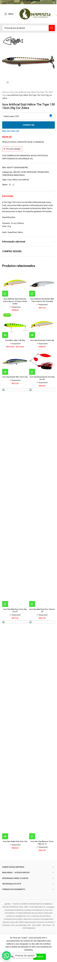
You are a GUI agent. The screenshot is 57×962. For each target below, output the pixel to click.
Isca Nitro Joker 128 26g (15, 340)
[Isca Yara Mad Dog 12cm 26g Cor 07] (15, 497)
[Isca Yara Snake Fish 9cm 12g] (15, 729)
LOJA (10, 92)
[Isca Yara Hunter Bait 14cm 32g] (15, 362)
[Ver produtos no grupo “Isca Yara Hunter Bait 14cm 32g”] (5, 372)
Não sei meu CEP (10, 130)
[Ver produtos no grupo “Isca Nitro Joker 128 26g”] (5, 335)
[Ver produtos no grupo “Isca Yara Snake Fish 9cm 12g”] (5, 836)
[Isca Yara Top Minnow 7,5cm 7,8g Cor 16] (42, 729)
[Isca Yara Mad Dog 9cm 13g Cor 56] (42, 497)
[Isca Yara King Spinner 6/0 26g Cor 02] (42, 362)
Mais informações (20, 956)
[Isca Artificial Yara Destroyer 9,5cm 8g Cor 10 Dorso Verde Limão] (15, 284)
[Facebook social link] (10, 185)
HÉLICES (16, 172)
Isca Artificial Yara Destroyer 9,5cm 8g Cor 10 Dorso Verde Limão (15, 301)
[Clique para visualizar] (7, 82)
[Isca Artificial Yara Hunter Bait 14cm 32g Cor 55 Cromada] (42, 284)
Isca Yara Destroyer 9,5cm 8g (42, 340)
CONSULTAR (28, 125)
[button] (5, 294)
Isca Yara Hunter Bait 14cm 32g (14, 377)
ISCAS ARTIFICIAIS (29, 172)
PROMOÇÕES (43, 172)
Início (4, 92)
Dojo (9, 180)
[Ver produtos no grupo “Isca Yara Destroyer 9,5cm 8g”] (32, 335)
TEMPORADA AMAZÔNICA (13, 175)
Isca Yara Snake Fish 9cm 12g (15, 841)
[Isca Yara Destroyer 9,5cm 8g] (42, 325)
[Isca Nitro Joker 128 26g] (15, 325)
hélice (14, 180)
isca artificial (23, 180)
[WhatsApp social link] (13, 185)
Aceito (39, 957)
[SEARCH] (52, 28)
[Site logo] (35, 14)
